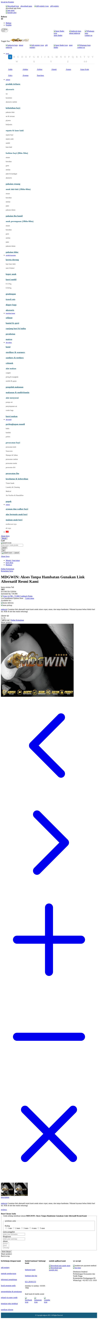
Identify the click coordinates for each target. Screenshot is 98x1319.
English (8, 25)
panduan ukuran (7, 1310)
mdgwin (4, 609)
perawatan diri (10, 467)
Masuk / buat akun (13, 560)
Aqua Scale (84, 69)
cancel (4, 548)
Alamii (54, 69)
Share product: (6, 623)
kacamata (9, 98)
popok (8, 501)
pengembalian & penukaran (11, 1292)
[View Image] (21, 1195)
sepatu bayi (9, 135)
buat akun (9, 563)
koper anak (11, 274)
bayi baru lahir (11, 264)
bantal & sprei (12, 323)
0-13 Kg (8, 284)
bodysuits (9, 124)
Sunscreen (9, 451)
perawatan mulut (11, 463)
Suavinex (40, 75)
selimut (9, 317)
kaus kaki (9, 147)
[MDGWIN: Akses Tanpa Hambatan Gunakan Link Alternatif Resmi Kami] (8, 1195)
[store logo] (19, 41)
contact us (88, 35)
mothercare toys (11, 524)
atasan (8, 157)
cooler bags (9, 410)
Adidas (25, 69)
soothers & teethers (15, 357)
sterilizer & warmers (15, 352)
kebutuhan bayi (13, 108)
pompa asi (9, 402)
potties (8, 437)
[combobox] (12, 545)
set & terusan (10, 116)
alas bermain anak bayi (16, 514)
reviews (4, 1210)
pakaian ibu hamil (14, 216)
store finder (58, 35)
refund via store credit (9, 1298)
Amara (68, 69)
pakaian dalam (10, 210)
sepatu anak (10, 139)
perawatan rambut (12, 459)
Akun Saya (5, 536)
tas (7, 94)
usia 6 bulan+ (10, 268)
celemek (9, 363)
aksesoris (9, 178)
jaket (7, 206)
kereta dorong (12, 259)
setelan (8, 170)
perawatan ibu (12, 473)
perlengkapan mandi (15, 424)
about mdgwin (74, 33)
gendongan (11, 294)
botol (8, 347)
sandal (8, 143)
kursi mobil (11, 279)
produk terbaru (13, 84)
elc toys (8, 528)
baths (7, 428)
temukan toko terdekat (9, 1304)
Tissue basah (10, 483)
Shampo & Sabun (12, 455)
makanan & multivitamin (17, 392)
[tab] (49, 1198)
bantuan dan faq (31, 1276)
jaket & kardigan (11, 174)
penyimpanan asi (11, 406)
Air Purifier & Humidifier (15, 495)
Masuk (4, 538)
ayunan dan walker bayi (17, 509)
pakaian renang (13, 184)
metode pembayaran (8, 1274)
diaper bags (11, 304)
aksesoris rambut (11, 102)
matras (9, 339)
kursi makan (11, 416)
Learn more (29, 598)
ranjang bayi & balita (16, 328)
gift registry (54, 6)
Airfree (39, 69)
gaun (7, 166)
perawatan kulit (11, 447)
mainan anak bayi (14, 520)
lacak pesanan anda (8, 1286)
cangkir (8, 373)
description (4, 1197)
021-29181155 (30, 1282)
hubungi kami (30, 1270)
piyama (8, 120)
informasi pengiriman (9, 1280)
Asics (10, 75)
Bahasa (8, 23)
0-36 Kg (8, 288)
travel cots (10, 299)
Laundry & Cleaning (13, 487)
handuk (8, 432)
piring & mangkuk (12, 377)
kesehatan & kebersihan (17, 479)
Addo (10, 69)
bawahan (9, 161)
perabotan (10, 334)
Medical (8, 491)
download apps (26, 6)
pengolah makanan (14, 387)
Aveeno (25, 75)
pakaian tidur (10, 112)
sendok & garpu (11, 381)
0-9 (85, 61)
